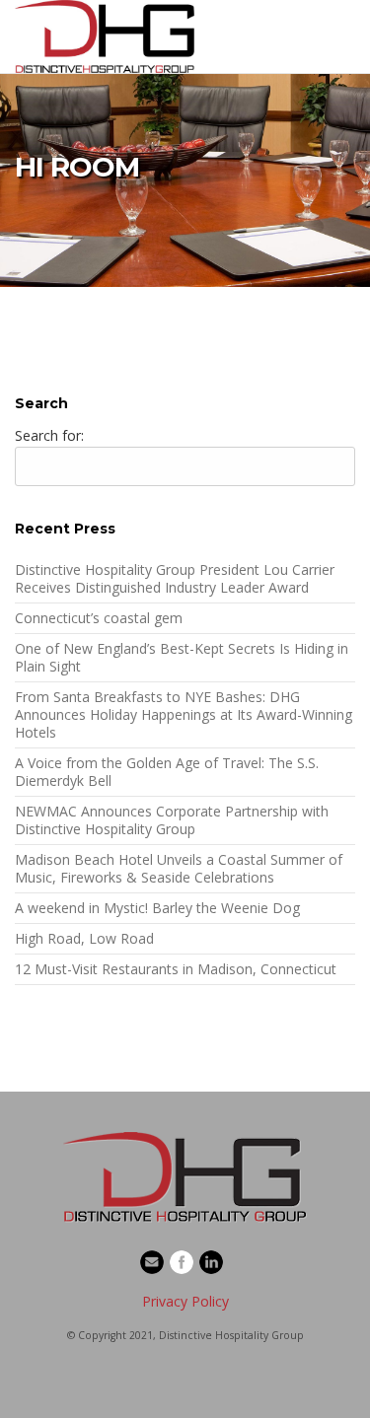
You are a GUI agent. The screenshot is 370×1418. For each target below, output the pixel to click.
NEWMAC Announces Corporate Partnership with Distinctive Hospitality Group (172, 820)
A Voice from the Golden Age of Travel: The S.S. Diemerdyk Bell (167, 771)
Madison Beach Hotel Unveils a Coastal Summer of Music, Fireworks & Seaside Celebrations (178, 868)
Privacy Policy (185, 1301)
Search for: (49, 435)
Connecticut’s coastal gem (99, 617)
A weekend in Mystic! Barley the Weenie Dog (157, 907)
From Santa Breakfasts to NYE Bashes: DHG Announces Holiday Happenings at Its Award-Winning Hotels (183, 714)
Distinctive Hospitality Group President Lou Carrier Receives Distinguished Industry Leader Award (174, 578)
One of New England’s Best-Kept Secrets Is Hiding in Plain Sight (181, 657)
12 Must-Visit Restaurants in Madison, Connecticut (175, 968)
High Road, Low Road (84, 938)
